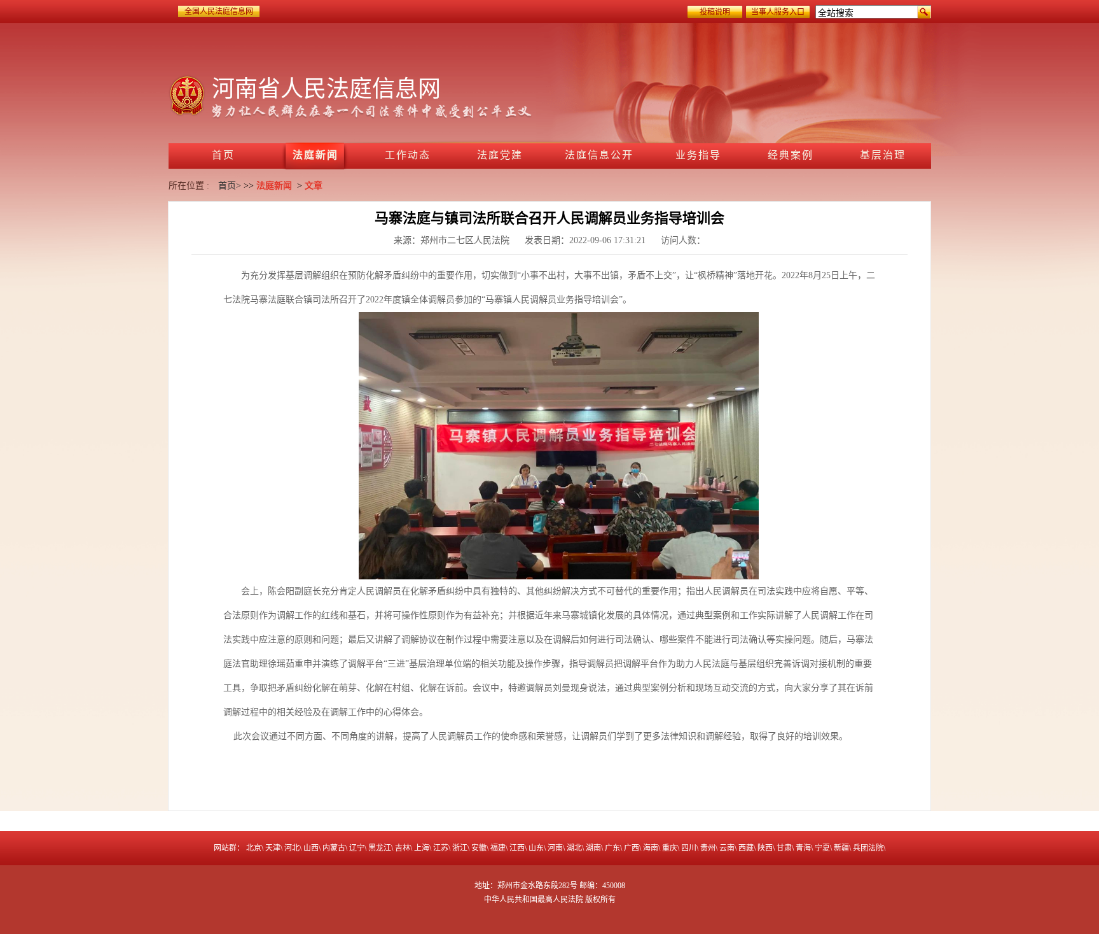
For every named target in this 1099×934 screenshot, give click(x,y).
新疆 (841, 848)
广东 (612, 848)
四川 (688, 848)
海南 (650, 848)
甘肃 (784, 848)
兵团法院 (868, 848)
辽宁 (356, 848)
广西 (631, 848)
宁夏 (822, 848)
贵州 (707, 848)
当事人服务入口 (778, 12)
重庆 (669, 848)
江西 (517, 848)
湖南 (593, 848)
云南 (727, 848)
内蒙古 (333, 848)
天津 (272, 848)
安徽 (479, 848)
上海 (421, 848)
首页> (229, 185)
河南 (555, 848)
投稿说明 (715, 12)
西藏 (746, 848)
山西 (311, 848)
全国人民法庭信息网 (218, 11)
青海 (803, 848)
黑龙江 (379, 848)
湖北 (574, 848)
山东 (536, 848)
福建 (498, 848)
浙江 (459, 848)
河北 (292, 848)
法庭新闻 (274, 185)
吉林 (402, 848)
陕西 (765, 848)
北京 (253, 848)
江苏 (440, 848)
